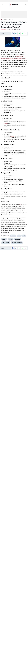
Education (13, 235)
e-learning (17, 239)
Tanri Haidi (3, 29)
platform (6, 123)
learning (11, 239)
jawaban (12, 136)
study (23, 235)
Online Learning (5, 242)
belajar (20, 204)
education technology (17, 242)
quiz (19, 235)
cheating (4, 239)
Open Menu (2, 4)
